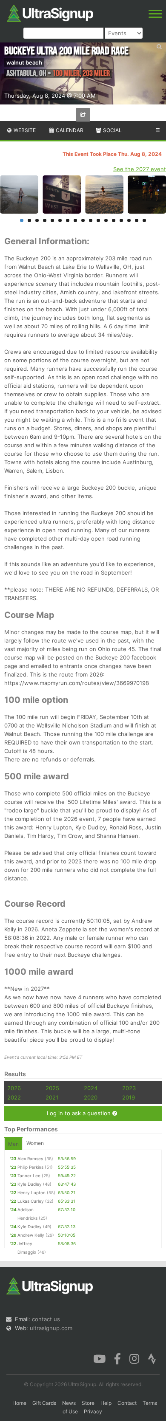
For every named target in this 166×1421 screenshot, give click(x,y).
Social (112, 130)
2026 (14, 1088)
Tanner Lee (28, 1175)
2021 (52, 1097)
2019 (128, 1097)
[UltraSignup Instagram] (134, 1358)
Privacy (93, 1411)
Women (35, 1143)
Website (24, 130)
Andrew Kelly (30, 1235)
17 (144, 220)
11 (98, 220)
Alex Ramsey (30, 1158)
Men (13, 1144)
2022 (14, 1097)
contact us (46, 1319)
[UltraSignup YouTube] (99, 1358)
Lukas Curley (30, 1201)
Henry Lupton (31, 1192)
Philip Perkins (30, 1167)
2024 (90, 1088)
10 (90, 220)
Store (88, 1403)
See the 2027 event (139, 169)
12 (106, 220)
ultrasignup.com (51, 1328)
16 (136, 220)
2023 (129, 1088)
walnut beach (24, 62)
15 (129, 220)
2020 (90, 1097)
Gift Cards (44, 1403)
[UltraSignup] (50, 12)
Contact (127, 1403)
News (69, 1403)
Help (106, 1403)
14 (121, 220)
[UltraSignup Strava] (152, 1358)
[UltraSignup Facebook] (117, 1358)
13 (113, 220)
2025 (52, 1088)
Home (19, 1403)
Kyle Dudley (29, 1184)
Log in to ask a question (79, 1113)
